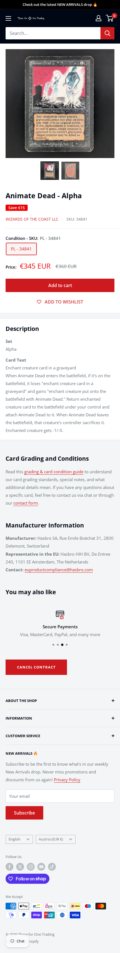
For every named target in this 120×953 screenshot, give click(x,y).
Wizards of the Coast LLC (32, 219)
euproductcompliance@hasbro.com (59, 569)
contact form (25, 503)
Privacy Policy (67, 779)
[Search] (107, 33)
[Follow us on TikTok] (52, 867)
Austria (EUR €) (51, 839)
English (14, 839)
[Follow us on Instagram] (31, 867)
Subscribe (24, 813)
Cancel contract (36, 667)
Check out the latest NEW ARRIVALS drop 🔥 (60, 4)
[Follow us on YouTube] (41, 867)
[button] (49, 170)
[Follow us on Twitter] (20, 867)
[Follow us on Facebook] (9, 867)
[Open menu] (8, 18)
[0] (109, 18)
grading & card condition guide (53, 471)
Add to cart (60, 285)
